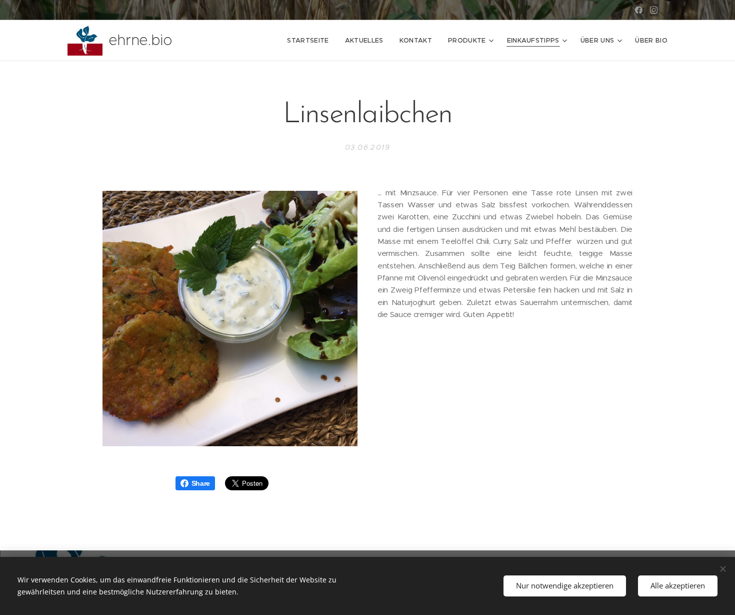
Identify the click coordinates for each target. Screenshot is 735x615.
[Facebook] (638, 10)
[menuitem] (310, 40)
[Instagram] (654, 10)
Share (201, 483)
